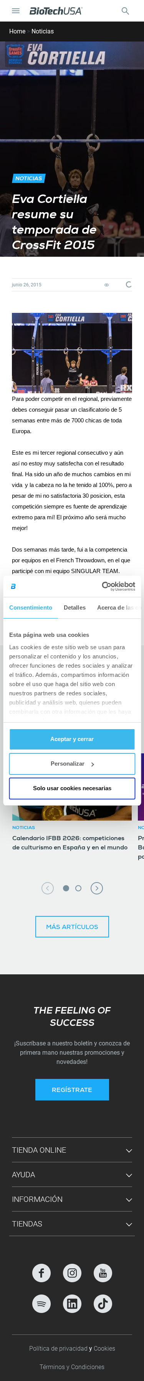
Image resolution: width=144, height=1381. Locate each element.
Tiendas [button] (27, 1223)
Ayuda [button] (23, 1174)
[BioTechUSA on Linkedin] (72, 1304)
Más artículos (72, 928)
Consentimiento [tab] (30, 607)
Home (17, 31)
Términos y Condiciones (72, 1367)
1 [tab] (66, 888)
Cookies (104, 1348)
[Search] (125, 10)
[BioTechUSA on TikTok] (103, 1304)
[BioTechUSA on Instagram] (72, 1273)
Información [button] (37, 1199)
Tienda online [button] (39, 1150)
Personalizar (67, 763)
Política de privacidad (59, 1348)
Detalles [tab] (74, 607)
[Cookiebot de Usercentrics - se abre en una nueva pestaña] (102, 587)
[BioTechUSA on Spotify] (41, 1304)
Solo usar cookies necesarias (72, 788)
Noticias (42, 31)
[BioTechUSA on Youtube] (103, 1273)
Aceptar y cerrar (72, 739)
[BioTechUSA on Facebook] (41, 1273)
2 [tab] (78, 888)
